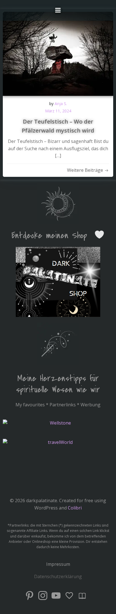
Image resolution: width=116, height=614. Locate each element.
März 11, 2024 (58, 110)
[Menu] (58, 10)
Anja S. (61, 103)
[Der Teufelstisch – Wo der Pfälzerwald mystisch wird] (58, 53)
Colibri (75, 508)
